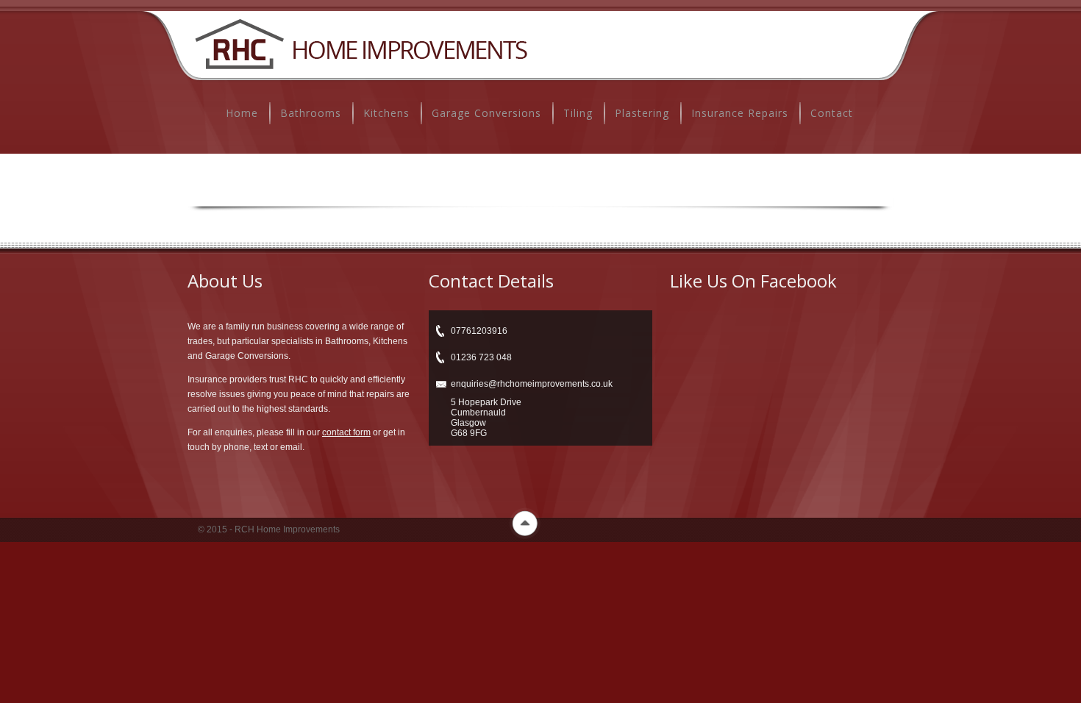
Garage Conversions (486, 113)
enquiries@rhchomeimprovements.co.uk (532, 384)
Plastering (642, 113)
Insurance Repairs (739, 113)
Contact (831, 113)
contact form (346, 432)
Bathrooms (310, 113)
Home (242, 113)
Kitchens (386, 113)
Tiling (578, 113)
